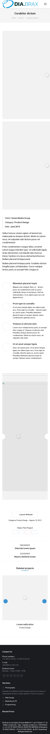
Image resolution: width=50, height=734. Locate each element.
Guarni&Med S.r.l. (27, 723)
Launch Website (26, 515)
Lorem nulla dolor (25, 624)
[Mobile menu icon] (45, 4)
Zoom (21, 597)
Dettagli (28, 597)
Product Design (22, 520)
